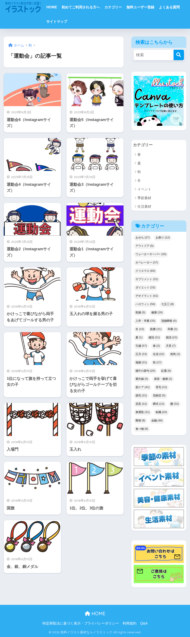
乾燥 (140, 312)
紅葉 (166, 370)
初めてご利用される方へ (81, 7)
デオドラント (147, 295)
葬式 (158, 403)
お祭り (163, 237)
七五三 (167, 304)
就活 (171, 337)
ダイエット (145, 287)
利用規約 (129, 623)
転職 (161, 412)
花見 (141, 403)
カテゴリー (113, 7)
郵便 (140, 420)
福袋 (141, 362)
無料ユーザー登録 (140, 7)
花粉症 (159, 395)
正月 (141, 354)
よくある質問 (169, 7)
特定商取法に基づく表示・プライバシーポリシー (80, 623)
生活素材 (144, 206)
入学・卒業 (145, 320)
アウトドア (145, 245)
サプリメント (147, 279)
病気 (175, 354)
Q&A (144, 623)
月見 (171, 345)
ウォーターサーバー (151, 254)
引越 (141, 345)
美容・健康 (163, 378)
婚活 (154, 337)
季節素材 (144, 198)
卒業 (172, 329)
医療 (156, 329)
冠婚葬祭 (169, 320)
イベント (144, 189)
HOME (51, 7)
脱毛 (141, 395)
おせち (143, 237)
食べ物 (142, 428)
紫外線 (142, 378)
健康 (157, 312)
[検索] (179, 55)
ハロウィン (145, 304)
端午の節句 (145, 370)
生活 (158, 354)
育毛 (161, 387)
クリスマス (145, 270)
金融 (157, 420)
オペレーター (147, 262)
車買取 (143, 412)
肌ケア (143, 387)
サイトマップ (56, 21)
